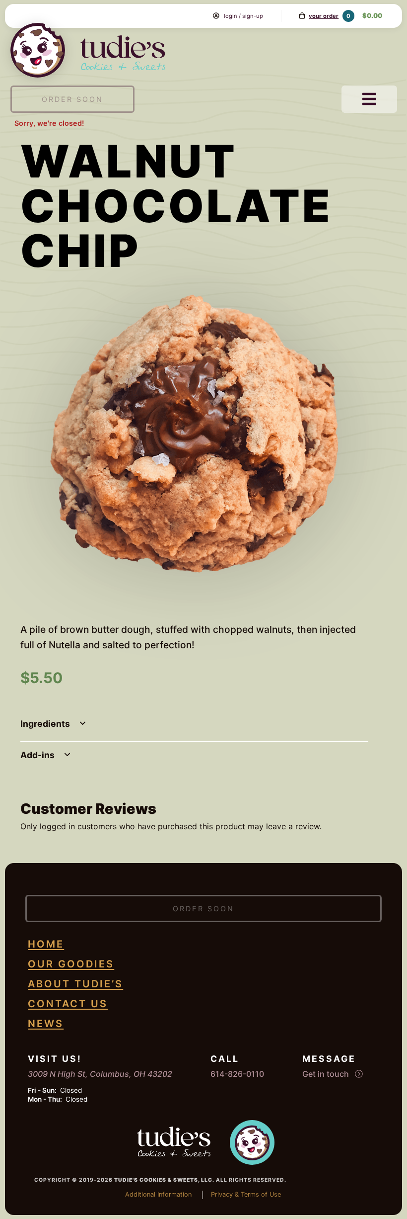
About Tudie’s (75, 984)
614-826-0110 (237, 1074)
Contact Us (68, 1004)
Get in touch (326, 1074)
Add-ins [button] (38, 755)
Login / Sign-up (243, 15)
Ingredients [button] (46, 723)
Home (46, 944)
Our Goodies (71, 964)
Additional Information (158, 1194)
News (46, 1024)
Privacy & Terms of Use (246, 1194)
